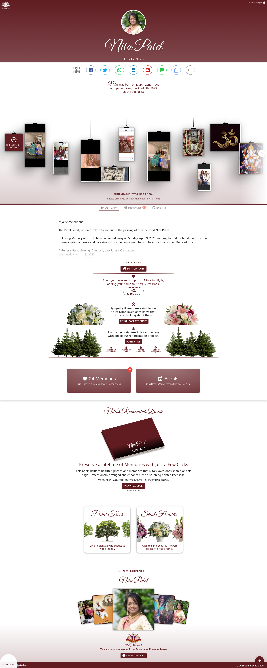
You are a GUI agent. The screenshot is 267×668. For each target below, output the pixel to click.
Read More (133, 262)
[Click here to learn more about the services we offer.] (133, 639)
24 (130, 369)
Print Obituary (135, 269)
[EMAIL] (147, 70)
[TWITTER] (105, 70)
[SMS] (162, 70)
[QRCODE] (76, 70)
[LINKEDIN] (133, 70)
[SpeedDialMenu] (259, 660)
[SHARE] (176, 70)
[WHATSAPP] (119, 70)
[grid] (133, 155)
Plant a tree (133, 341)
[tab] (109, 208)
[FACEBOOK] (90, 70)
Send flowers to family (133, 321)
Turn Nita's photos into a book (133, 194)
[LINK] (190, 70)
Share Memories (135, 655)
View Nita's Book (133, 486)
